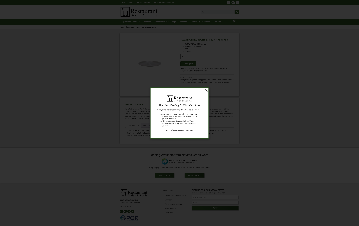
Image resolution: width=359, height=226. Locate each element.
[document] (179, 113)
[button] (206, 90)
